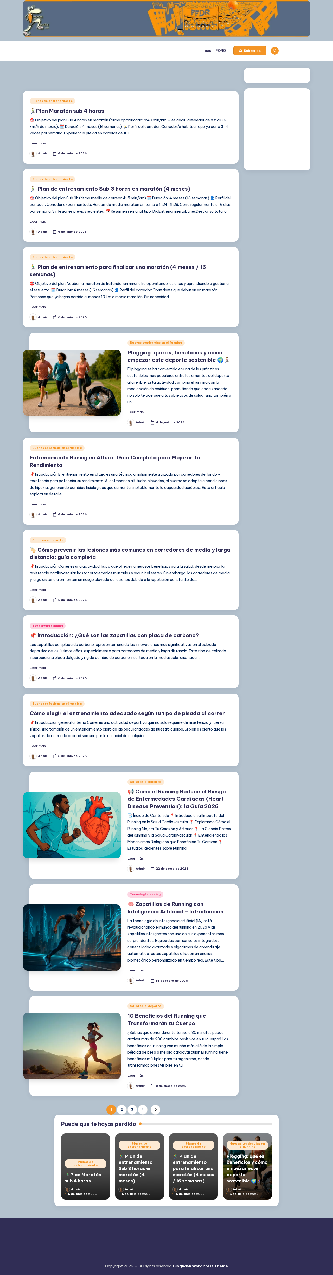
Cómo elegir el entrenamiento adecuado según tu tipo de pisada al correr (127, 713)
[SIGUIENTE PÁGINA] (155, 1109)
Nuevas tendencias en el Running (156, 342)
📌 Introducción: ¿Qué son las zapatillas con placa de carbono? (114, 635)
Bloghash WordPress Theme (200, 1266)
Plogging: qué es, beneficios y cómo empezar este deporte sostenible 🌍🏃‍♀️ (247, 1168)
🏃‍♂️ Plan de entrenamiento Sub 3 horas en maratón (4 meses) (110, 189)
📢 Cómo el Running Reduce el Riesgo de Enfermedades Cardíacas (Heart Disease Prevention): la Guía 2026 (176, 799)
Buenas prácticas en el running (57, 448)
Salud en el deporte (47, 540)
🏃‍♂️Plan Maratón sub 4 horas (67, 111)
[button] (249, 50)
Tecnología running (47, 625)
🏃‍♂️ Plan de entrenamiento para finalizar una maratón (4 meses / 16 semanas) (193, 1168)
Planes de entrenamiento (52, 101)
